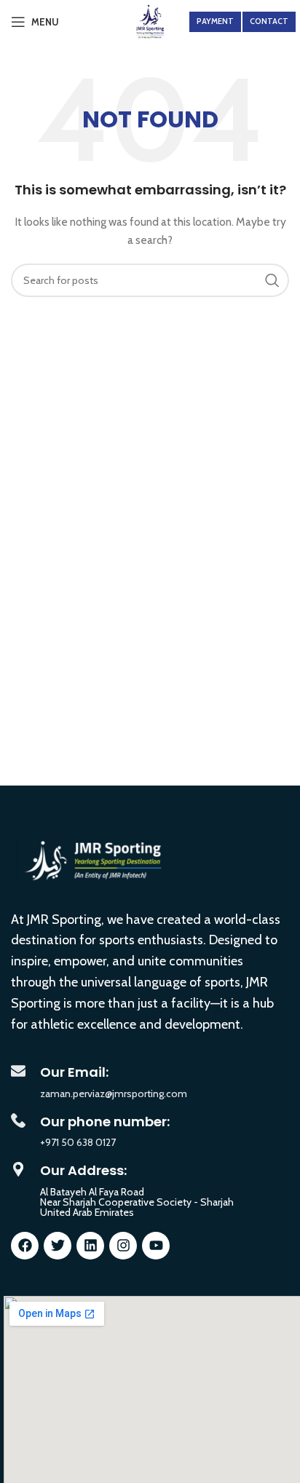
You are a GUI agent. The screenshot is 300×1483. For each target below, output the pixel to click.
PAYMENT (215, 21)
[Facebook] (25, 1245)
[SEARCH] (272, 280)
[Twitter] (57, 1245)
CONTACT (269, 21)
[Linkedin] (90, 1245)
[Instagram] (123, 1245)
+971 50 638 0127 (78, 1142)
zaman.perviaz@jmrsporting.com (113, 1093)
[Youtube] (156, 1245)
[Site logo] (150, 20)
